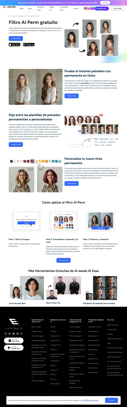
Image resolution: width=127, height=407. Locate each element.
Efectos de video (37, 336)
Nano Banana (93, 350)
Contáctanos (111, 329)
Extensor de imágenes (77, 345)
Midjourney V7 (93, 336)
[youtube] (17, 333)
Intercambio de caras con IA (76, 357)
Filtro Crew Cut (53, 303)
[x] (21, 333)
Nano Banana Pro (94, 345)
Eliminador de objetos (77, 363)
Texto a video (36, 327)
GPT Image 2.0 (93, 331)
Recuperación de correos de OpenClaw (115, 374)
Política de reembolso (115, 352)
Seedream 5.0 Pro (94, 327)
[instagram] (13, 333)
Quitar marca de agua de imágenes (77, 351)
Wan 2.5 (53, 374)
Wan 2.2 (53, 379)
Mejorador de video (38, 340)
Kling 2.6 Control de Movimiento (57, 355)
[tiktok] (9, 333)
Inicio (9, 16)
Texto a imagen (74, 327)
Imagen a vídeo (36, 331)
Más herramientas (37, 381)
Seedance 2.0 (55, 340)
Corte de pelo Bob (17, 303)
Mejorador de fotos (76, 340)
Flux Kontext (92, 368)
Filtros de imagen (75, 336)
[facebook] (5, 333)
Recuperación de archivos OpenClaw (114, 367)
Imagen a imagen (75, 331)
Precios (110, 334)
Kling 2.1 (53, 365)
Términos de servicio (114, 361)
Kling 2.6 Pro (54, 361)
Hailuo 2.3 (54, 370)
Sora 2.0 (53, 331)
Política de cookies (114, 357)
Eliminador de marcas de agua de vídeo (39, 346)
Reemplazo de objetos (74, 369)
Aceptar (111, 400)
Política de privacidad (115, 348)
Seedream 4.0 (93, 363)
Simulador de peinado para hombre (99, 303)
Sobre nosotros (112, 325)
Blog (108, 343)
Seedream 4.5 (93, 359)
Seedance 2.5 (55, 336)
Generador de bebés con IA (76, 375)
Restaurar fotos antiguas (74, 382)
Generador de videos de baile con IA (38, 353)
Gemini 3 (91, 354)
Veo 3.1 (53, 327)
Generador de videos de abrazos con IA (38, 359)
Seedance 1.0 (55, 345)
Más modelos (55, 384)
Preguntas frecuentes (115, 339)
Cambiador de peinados (19, 16)
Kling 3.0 (53, 350)
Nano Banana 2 (93, 340)
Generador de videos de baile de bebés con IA (39, 374)
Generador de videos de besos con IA (38, 366)
